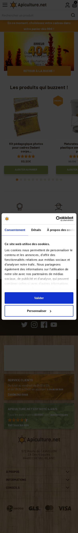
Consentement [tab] (15, 229)
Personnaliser (36, 311)
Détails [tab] (36, 229)
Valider (39, 297)
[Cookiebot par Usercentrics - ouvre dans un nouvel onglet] (56, 218)
